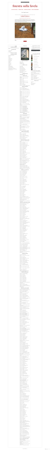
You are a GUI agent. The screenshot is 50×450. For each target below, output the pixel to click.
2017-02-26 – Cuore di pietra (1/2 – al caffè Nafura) (24, 117)
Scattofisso (10, 57)
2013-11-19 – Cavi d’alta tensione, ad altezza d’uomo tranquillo (25, 354)
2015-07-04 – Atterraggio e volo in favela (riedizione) (25, 436)
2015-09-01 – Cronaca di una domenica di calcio (24, 260)
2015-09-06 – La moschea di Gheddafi (23, 235)
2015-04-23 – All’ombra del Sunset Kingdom (24, 208)
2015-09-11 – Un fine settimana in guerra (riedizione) (25, 437)
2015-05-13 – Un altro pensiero (23, 214)
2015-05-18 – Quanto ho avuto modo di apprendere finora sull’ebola (24, 218)
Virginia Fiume (10, 64)
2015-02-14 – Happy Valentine (23, 194)
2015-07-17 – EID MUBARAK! (23, 228)
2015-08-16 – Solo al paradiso (22, 231)
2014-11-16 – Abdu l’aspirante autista (23, 172)
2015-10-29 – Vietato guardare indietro (23, 246)
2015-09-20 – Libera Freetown (22, 236)
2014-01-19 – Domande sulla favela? (23, 372)
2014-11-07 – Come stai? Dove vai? (23, 170)
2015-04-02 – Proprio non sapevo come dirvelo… (24, 203)
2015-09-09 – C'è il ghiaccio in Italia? (23, 261)
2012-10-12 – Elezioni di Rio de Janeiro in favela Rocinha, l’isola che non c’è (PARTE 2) (24, 314)
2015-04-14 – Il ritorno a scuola (23, 206)
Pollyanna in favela (21, 62)
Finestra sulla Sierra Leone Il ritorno (23, 71)
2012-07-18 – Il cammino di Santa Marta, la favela (24, 296)
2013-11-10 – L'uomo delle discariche (23, 351)
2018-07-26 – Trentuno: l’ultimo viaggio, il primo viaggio (24, 103)
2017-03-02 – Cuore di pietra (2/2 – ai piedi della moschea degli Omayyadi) (24, 118)
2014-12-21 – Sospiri (22, 178)
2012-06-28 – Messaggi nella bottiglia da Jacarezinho (25, 289)
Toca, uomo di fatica (36, 64)
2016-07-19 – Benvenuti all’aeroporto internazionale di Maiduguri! (25, 158)
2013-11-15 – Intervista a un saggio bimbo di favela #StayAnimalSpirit (24, 353)
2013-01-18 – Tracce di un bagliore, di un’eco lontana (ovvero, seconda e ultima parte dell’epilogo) (25, 329)
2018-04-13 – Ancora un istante (23, 129)
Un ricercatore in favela (28, 18)
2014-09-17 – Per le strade (22, 274)
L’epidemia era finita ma (25, 16)
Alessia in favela (21, 61)
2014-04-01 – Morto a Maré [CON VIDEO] (24, 399)
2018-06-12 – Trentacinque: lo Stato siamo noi (24, 100)
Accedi (31, 82)
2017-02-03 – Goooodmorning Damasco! (23, 115)
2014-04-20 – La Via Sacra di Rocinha (23, 404)
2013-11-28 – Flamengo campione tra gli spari (24, 357)
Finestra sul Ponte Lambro (22, 68)
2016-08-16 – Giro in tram (22, 136)
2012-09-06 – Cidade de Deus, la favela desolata (24, 307)
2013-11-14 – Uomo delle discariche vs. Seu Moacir (24, 352)
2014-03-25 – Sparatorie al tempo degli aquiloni (24, 396)
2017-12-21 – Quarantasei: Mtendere (23, 88)
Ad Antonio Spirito (10, 50)
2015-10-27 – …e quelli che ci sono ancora (24, 245)
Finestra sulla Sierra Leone (22, 70)
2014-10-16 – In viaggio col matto (23, 278)
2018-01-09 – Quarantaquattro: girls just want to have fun (25, 90)
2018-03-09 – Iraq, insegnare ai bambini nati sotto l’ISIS (24, 127)
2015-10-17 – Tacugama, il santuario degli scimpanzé (25, 243)
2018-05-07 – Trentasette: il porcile (23, 98)
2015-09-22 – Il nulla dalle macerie (23, 237)
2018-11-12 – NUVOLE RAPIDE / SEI (23, 109)
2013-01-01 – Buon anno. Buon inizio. (23, 326)
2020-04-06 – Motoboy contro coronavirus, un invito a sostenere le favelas (25, 443)
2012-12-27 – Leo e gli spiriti (22, 323)
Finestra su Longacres (22, 67)
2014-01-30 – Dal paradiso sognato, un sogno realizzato (24, 377)
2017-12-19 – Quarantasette (22, 87)
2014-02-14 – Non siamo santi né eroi (23, 383)
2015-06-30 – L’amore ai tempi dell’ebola (23, 225)
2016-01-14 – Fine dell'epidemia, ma (23, 250)
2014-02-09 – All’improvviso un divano (23, 381)
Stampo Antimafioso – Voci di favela (12, 68)
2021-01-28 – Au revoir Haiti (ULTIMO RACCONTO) (25, 85)
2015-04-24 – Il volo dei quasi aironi (23, 209)
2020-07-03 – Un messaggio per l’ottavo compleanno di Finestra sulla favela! (25, 286)
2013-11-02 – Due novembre (22, 349)
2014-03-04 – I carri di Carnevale (23, 389)
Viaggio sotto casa (10, 58)
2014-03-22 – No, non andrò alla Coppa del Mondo (24, 395)
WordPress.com (32, 84)
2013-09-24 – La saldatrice (22, 339)
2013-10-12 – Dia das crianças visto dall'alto (35, 73)
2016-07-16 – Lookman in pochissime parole (24, 135)
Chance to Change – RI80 (11, 67)
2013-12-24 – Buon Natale (22, 364)
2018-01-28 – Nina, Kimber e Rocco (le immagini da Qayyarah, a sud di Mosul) (24, 126)
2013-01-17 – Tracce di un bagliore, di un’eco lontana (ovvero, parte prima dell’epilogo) (25, 328)
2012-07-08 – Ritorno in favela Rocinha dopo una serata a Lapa (24, 292)
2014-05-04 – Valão (22, 408)
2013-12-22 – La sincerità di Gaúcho (23, 363)
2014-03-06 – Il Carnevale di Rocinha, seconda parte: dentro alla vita (25, 390)
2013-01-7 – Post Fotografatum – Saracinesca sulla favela (24, 331)
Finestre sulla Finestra (27, 9)
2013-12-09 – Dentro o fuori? (22, 360)
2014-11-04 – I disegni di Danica (23, 281)
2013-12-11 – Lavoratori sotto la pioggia (23, 361)
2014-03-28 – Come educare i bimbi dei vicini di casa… (24, 397)
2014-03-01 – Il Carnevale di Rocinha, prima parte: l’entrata (24, 388)
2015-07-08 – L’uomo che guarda (23, 226)
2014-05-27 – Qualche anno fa (22, 417)
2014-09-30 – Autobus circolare (23, 276)
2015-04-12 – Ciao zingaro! (22, 205)
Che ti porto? (10, 63)
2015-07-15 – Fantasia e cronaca (23, 227)
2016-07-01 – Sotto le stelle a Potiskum (23, 154)
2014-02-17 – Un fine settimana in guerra (23, 384)
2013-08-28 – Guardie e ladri (22, 334)
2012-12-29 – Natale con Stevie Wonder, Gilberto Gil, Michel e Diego (25, 325)
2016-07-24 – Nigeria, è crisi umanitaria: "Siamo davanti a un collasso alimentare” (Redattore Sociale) (25, 159)
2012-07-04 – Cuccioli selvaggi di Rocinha (24, 290)
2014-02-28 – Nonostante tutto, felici (23, 387)
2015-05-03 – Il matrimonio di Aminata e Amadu (24, 211)
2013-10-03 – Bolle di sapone (22, 342)
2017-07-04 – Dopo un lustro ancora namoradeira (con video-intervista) (25, 121)
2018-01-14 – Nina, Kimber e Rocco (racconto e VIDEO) (24, 125)
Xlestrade (9, 65)
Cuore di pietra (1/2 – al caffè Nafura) (37, 67)
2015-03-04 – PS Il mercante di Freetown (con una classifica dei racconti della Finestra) (24, 199)
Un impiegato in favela (22, 63)
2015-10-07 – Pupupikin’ (22, 241)
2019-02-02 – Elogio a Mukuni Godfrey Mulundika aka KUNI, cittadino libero (24, 112)
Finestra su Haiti (21, 66)
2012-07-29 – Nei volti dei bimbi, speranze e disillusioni (24, 299)
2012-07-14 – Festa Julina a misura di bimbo (24, 295)
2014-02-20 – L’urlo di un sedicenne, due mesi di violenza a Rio (24, 385)
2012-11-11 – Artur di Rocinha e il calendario (24, 318)
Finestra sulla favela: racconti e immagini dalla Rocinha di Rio (14, 48)
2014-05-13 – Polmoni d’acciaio (23, 412)
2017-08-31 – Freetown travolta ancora (23, 252)
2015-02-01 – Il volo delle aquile (23, 189)
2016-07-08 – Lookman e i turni (23, 134)
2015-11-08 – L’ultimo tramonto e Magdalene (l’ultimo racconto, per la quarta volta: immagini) (25, 248)
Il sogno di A (10, 51)
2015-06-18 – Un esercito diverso (23, 257)
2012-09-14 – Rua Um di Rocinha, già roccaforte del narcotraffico (24, 308)
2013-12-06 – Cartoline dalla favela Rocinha (24, 359)
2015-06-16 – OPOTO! (22, 224)
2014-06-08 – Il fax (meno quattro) (23, 424)
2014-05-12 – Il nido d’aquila (22, 411)
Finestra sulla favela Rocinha (36, 56)
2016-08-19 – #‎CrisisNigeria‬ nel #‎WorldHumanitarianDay (23, 164)
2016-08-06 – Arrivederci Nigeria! (23, 163)
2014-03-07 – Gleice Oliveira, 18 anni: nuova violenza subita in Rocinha (25, 391)
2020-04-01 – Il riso (22, 79)
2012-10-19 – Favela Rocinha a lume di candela (24, 315)
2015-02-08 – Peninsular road (22, 191)
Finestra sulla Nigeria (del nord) (23, 69)
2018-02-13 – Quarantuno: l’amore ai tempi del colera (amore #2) (25, 94)
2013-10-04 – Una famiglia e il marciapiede (24, 343)
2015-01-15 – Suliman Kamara (22, 186)
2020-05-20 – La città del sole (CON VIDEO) (24, 82)
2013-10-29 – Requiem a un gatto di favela (24, 348)
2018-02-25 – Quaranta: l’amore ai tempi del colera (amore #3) (24, 95)
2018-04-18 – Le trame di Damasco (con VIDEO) (24, 130)
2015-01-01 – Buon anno (22, 182)
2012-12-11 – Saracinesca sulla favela (23, 321)
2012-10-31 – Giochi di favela (22, 316)
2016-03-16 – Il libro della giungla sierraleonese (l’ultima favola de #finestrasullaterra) (24, 270)
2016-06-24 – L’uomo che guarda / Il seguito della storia (24, 132)
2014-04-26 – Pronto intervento (23, 406)
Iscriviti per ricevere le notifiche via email (35, 50)
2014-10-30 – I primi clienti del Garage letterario (24, 432)
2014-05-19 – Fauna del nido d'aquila (23, 414)
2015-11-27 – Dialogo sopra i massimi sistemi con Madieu (24, 265)
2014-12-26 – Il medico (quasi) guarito (23, 180)
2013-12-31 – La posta (22, 366)
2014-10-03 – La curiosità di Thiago (23, 430)
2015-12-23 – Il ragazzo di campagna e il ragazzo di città (24, 268)
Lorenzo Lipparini (10, 60)
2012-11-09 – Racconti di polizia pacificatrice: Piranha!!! (24, 317)
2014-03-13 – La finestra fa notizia (23, 393)
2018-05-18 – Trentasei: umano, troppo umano (24, 99)
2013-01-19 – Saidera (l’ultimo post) (23, 330)
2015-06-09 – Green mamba (22, 256)
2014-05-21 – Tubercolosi (22, 415)
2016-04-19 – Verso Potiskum (22, 143)
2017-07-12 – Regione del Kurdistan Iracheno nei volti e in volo (25, 123)
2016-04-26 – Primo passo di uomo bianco (24, 144)
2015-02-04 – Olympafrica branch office (23, 190)
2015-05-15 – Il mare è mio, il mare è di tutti (24, 216)
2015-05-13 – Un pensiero (22, 215)
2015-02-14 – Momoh (22, 193)
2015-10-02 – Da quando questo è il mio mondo (24, 239)
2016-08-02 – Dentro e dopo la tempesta (23, 162)
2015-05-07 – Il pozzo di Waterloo (23, 212)
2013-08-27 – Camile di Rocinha (23, 333)
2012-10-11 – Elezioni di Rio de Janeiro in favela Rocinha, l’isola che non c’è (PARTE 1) (24, 313)
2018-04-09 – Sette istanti (22, 283)
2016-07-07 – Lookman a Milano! (23, 133)
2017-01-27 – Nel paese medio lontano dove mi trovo (25, 114)
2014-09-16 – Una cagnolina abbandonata (24, 273)
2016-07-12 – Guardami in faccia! (23, 157)
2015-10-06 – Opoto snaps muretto (23, 240)
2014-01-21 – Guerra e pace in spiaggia (23, 373)
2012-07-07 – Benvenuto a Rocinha (23, 291)
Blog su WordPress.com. (25, 448)
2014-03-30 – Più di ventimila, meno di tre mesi (24, 398)
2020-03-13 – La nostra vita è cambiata (23, 284)
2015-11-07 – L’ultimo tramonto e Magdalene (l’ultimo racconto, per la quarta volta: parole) (25, 247)
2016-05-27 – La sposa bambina (23, 148)
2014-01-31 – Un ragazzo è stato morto (23, 378)
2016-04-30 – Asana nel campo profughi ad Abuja (24, 145)
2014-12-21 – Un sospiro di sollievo (23, 179)
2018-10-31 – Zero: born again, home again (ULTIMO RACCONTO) (25, 104)
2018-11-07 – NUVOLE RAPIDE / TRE (23, 107)
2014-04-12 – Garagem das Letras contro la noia (24, 401)
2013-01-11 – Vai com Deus (22, 327)
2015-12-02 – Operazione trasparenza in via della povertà (24, 266)
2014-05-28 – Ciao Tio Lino (22, 418)
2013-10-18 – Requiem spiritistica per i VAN (24, 346)
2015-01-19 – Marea (22, 188)
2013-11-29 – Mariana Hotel (22, 358)
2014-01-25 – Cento (22, 374)
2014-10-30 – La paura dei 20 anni (23, 280)
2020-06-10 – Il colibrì (22, 83)
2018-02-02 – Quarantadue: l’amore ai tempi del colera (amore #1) (25, 92)
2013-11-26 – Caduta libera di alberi (23, 356)
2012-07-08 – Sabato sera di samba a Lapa (24, 293)
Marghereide (10, 61)
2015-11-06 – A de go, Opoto (22, 263)
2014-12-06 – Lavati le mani (22, 175)
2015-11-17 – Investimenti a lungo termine (24, 264)
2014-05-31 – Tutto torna (22, 419)
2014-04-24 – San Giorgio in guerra (23, 405)
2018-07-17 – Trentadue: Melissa (23, 102)
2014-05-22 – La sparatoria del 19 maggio (24, 416)
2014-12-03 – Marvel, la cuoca (23, 174)
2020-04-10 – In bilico (22, 80)
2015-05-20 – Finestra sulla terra (23, 254)
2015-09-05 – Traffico (22, 234)
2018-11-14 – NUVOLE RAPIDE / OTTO (23, 111)
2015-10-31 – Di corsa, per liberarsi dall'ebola (24, 262)
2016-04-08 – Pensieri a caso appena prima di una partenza (24, 141)
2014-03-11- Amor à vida (22, 392)
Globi (9, 56)
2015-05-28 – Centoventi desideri (23, 221)
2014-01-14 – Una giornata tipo (23, 371)
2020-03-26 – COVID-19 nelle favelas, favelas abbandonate (24, 442)
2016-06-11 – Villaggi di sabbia (23, 151)
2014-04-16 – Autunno (22, 402)
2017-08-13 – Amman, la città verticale (23, 124)
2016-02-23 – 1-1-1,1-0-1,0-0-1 (23, 269)
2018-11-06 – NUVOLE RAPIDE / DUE (23, 106)
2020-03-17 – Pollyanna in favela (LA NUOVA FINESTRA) (24, 77)
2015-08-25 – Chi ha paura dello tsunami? (24, 233)
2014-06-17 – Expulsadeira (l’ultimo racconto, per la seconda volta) (25, 427)
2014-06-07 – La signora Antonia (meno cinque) (24, 423)
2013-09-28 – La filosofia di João (23, 341)
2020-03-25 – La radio (22, 78)
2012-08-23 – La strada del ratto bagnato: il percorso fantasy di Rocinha (25, 305)
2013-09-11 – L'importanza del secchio (23, 337)
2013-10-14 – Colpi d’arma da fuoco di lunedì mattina (25, 345)
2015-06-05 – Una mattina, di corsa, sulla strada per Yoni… (24, 255)
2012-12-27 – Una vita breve (22, 324)
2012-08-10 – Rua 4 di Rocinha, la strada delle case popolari (24, 301)
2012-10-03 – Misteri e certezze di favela (23, 311)
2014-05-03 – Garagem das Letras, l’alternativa (24, 407)
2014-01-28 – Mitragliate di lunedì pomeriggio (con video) (24, 376)
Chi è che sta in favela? (14, 9)
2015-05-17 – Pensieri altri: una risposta (23, 217)
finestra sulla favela (25, 6)
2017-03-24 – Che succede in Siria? (23, 119)
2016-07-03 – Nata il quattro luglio (23, 155)
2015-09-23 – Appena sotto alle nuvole (23, 238)
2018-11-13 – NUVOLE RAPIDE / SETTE (24, 110)
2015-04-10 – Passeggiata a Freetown (23, 204)
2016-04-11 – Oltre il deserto (22, 142)
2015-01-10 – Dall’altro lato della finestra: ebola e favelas (24, 184)
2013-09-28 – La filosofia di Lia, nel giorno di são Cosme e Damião (24, 340)
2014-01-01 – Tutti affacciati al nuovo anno (24, 367)
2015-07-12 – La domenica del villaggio (23, 259)
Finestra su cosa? (20, 9)
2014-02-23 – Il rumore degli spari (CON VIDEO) (24, 386)
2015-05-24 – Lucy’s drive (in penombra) (23, 220)
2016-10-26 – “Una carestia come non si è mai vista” (24, 167)
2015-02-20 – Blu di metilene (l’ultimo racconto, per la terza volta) (25, 197)
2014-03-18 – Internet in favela (23, 394)
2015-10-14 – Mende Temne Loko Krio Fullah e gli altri (24, 242)
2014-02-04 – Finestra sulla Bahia (23, 379)
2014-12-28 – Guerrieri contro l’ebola (23, 181)
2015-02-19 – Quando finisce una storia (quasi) (24, 196)
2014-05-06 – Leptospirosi (22, 409)
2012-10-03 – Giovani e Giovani (23, 310)
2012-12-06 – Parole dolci (22, 320)
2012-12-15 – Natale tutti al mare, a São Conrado (24, 322)
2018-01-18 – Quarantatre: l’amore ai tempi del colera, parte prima (25, 91)
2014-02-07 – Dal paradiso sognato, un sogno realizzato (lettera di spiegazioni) (24, 380)
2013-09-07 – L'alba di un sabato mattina (23, 336)
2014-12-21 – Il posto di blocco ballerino (23, 177)
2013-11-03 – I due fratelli (22, 350)
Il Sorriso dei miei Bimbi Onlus (11, 55)
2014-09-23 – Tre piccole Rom (22, 275)
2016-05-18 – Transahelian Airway (23, 147)
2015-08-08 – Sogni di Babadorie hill (23, 230)
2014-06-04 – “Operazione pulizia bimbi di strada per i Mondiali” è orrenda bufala (25, 421)
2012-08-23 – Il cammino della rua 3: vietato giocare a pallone (25, 303)
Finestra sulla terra (22, 18)
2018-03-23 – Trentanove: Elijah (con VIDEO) (24, 96)
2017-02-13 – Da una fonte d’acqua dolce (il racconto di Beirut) (25, 116)
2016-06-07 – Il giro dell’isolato (23, 150)
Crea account (32, 81)
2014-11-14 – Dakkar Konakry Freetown (23, 171)
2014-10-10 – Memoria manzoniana (23, 277)
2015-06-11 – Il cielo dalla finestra (23, 223)
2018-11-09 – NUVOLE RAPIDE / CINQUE (24, 108)
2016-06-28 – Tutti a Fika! (22, 153)
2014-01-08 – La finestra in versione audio (24, 369)
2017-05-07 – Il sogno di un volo (23, 138)
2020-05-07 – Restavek (22, 81)
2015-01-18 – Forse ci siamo (22, 187)
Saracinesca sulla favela (11, 66)
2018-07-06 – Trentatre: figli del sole (23, 101)
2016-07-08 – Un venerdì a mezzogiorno (23, 156)
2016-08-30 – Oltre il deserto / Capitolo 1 (23, 165)
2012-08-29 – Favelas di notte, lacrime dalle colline (24, 306)
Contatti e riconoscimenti (35, 9)
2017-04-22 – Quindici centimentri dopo (23, 137)
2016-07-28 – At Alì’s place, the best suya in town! (24, 161)
